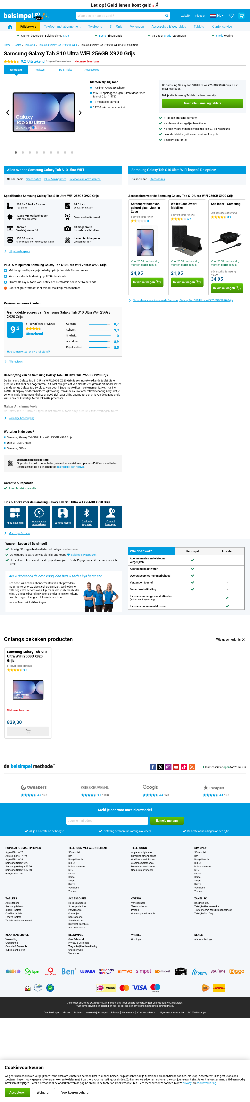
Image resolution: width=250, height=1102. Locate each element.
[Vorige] (8, 113)
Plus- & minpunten (55, 179)
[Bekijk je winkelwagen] (241, 15)
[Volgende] (80, 113)
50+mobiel (74, 852)
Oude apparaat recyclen (143, 913)
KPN (70, 870)
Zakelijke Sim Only (203, 913)
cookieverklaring (206, 1083)
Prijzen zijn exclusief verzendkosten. (164, 1002)
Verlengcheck (138, 903)
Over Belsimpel (76, 939)
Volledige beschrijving (22, 418)
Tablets (199, 26)
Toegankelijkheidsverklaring (82, 946)
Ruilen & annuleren (15, 950)
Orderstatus (11, 942)
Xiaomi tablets (13, 910)
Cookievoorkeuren (146, 1012)
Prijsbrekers (28, 26)
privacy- (187, 1083)
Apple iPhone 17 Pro (16, 856)
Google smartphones (142, 870)
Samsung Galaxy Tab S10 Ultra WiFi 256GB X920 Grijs (109, 45)
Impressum (128, 1012)
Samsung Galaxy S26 (16, 863)
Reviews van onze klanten (85, 179)
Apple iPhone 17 (14, 852)
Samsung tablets (14, 906)
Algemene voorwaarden (172, 1012)
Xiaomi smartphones (142, 863)
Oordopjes (73, 913)
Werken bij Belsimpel (97, 1012)
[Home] (10, 26)
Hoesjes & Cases (77, 903)
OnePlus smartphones (143, 859)
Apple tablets (12, 903)
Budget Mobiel (75, 859)
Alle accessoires (76, 927)
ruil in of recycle (208, 134)
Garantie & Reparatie (16, 946)
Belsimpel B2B (201, 903)
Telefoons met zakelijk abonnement (213, 910)
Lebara (72, 873)
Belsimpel (75, 934)
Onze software (75, 950)
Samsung (30, 45)
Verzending (11, 939)
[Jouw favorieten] (231, 15)
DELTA (71, 863)
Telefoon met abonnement (62, 26)
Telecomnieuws (139, 906)
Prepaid (135, 910)
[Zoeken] (167, 16)
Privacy (115, 1012)
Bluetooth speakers (78, 924)
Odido (71, 877)
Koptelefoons (75, 917)
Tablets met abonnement (18, 920)
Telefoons (95, 26)
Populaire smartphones (23, 847)
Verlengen (137, 26)
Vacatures (73, 953)
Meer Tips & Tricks (19, 533)
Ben (70, 856)
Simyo (71, 884)
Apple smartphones (141, 852)
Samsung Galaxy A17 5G (18, 870)
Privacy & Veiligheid (78, 942)
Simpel (72, 880)
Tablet (17, 45)
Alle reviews (16, 361)
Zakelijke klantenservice (206, 906)
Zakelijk (200, 898)
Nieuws (66, 1012)
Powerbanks (74, 910)
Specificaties (33, 179)
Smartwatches (76, 920)
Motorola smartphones (143, 866)
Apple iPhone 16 (14, 859)
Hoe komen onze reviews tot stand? (28, 351)
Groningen (136, 939)
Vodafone (73, 887)
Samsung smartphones (143, 856)
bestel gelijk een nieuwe (70, 466)
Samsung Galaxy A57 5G (18, 866)
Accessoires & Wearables (169, 26)
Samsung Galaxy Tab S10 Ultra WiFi (58, 45)
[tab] (16, 152)
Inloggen (200, 15)
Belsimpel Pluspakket (83, 554)
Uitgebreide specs (19, 251)
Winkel (136, 934)
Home (7, 45)
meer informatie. (165, 1006)
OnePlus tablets (13, 913)
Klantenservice (222, 26)
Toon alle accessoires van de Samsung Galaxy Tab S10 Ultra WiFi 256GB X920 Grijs (183, 300)
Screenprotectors (77, 906)
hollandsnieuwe (76, 866)
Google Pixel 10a (14, 873)
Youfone (72, 891)
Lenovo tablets (13, 917)
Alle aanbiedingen (203, 939)
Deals (198, 934)
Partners (78, 1012)
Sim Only (116, 26)
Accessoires (157, 179)
